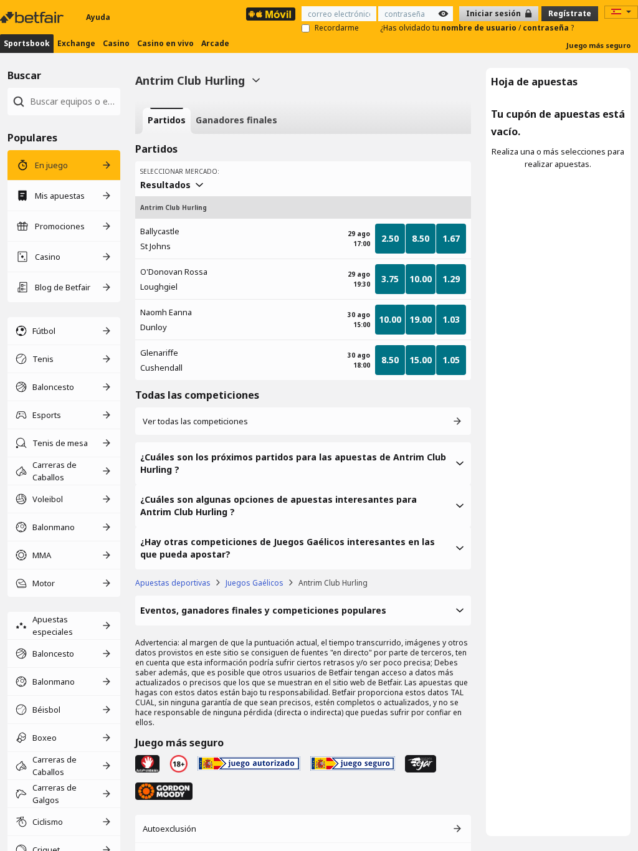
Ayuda (98, 17)
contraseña (547, 27)
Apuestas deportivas (173, 583)
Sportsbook (27, 43)
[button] (303, 463)
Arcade (215, 43)
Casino (116, 43)
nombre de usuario (479, 27)
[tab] (167, 121)
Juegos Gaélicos (254, 583)
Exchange (76, 43)
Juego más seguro (598, 45)
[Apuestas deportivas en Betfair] (270, 14)
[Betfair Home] (33, 17)
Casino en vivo (165, 43)
